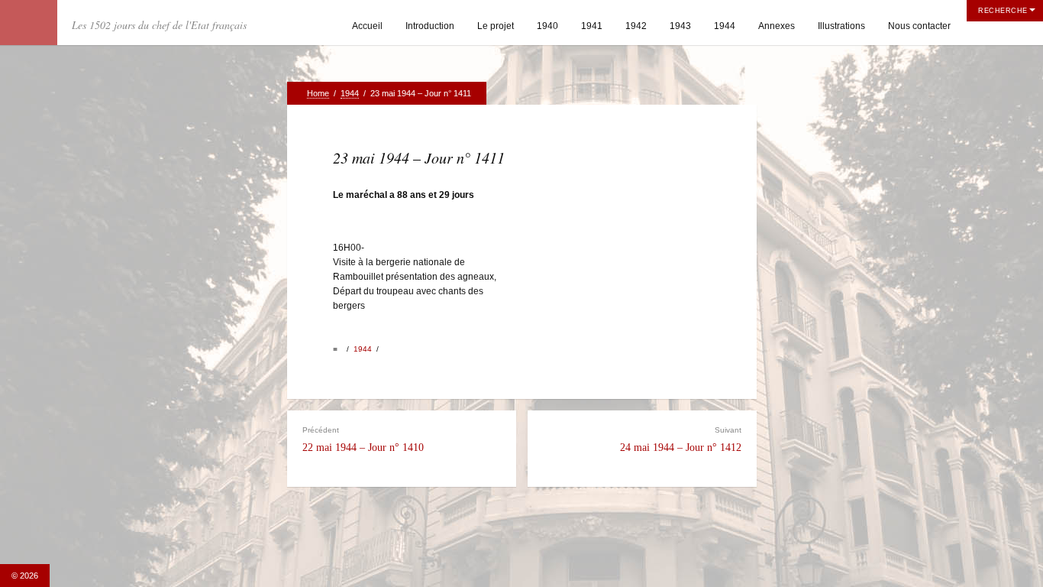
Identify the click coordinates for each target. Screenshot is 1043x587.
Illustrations (841, 26)
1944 (724, 26)
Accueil (367, 26)
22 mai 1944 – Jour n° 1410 (363, 439)
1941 (591, 26)
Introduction (429, 26)
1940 (547, 26)
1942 (636, 26)
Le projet (495, 26)
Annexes (776, 26)
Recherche (1003, 11)
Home (318, 93)
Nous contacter (919, 26)
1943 (680, 26)
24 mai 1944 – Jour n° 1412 (680, 439)
